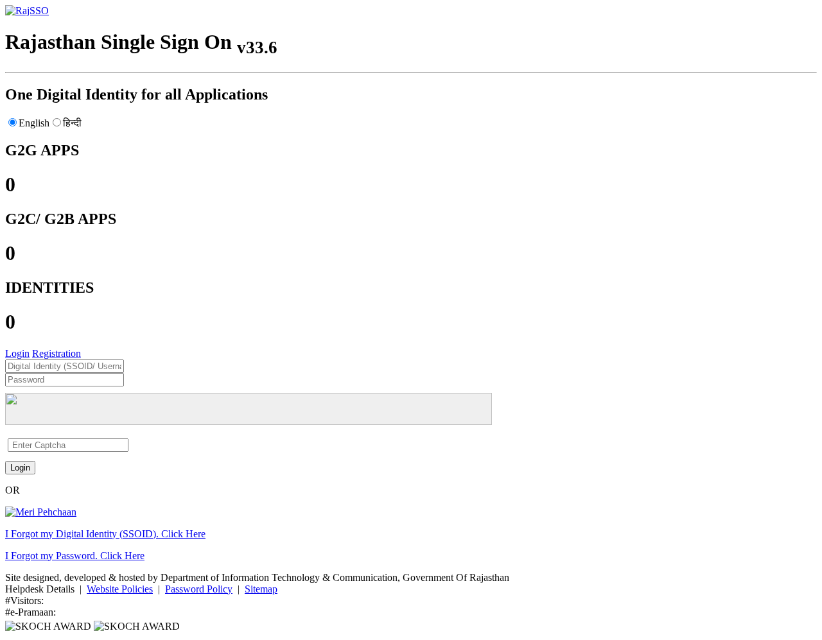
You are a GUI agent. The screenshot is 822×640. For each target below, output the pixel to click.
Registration (56, 353)
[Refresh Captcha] (133, 445)
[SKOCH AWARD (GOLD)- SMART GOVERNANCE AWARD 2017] (49, 626)
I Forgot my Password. (74, 555)
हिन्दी (72, 122)
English (34, 122)
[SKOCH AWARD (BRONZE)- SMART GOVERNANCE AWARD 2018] (137, 626)
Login (17, 353)
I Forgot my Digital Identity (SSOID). (105, 533)
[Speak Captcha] (130, 445)
